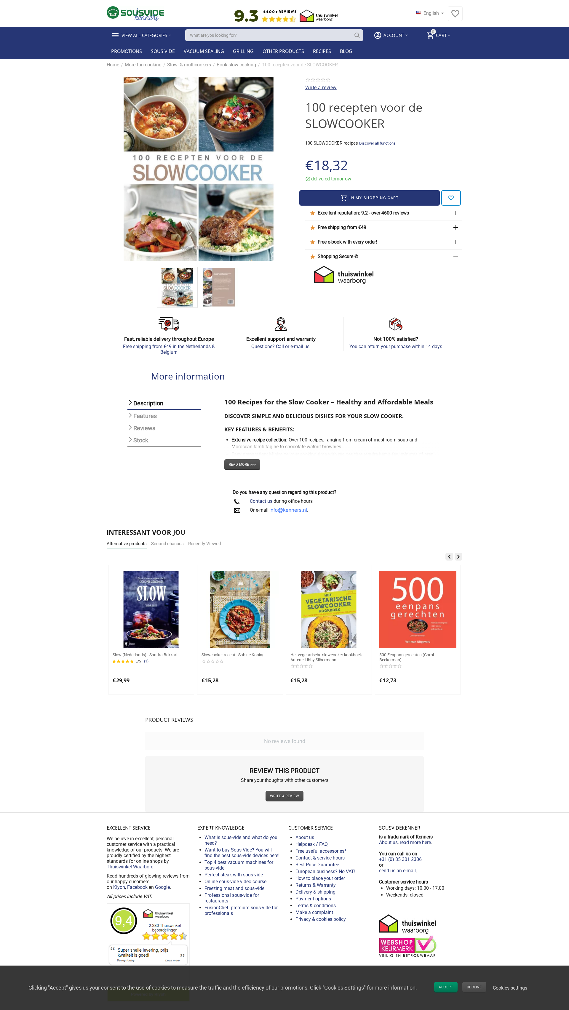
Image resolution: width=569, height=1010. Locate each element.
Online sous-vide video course (235, 881)
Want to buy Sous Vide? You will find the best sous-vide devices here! (241, 852)
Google (162, 887)
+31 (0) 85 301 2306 (400, 859)
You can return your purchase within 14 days (395, 346)
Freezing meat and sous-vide (234, 888)
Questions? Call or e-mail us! (281, 346)
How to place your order (320, 878)
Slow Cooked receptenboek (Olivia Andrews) (102, 657)
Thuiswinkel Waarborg (130, 867)
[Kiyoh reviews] (148, 952)
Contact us (261, 501)
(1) (371, 661)
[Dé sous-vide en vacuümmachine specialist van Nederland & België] (135, 13)
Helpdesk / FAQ (311, 844)
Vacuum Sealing (204, 51)
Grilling (243, 51)
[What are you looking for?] (357, 35)
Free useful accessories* (320, 851)
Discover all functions (377, 143)
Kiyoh (119, 887)
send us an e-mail (397, 870)
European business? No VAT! (325, 871)
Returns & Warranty (315, 885)
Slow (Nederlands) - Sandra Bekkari (370, 654)
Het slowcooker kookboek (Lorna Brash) (197, 654)
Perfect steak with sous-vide (233, 875)
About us (304, 837)
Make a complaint (314, 912)
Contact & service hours (320, 858)
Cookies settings (510, 988)
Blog (346, 51)
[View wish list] (455, 17)
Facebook (137, 887)
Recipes (322, 51)
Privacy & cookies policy (320, 919)
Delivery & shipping (315, 892)
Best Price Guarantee (317, 864)
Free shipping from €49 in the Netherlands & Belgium (169, 349)
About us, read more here (405, 842)
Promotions (126, 51)
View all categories (144, 35)
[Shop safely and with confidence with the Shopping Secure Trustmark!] (408, 935)
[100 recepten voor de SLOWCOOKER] (198, 169)
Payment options (313, 899)
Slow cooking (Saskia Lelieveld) (277, 654)
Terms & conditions (315, 905)
